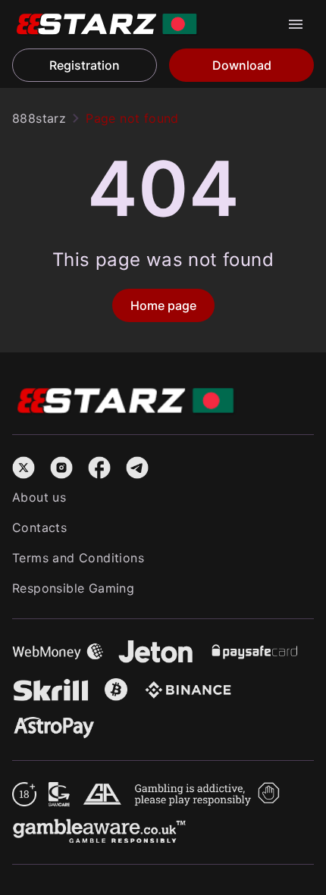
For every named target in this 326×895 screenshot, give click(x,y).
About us (39, 497)
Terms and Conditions (78, 557)
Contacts (39, 527)
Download (241, 65)
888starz (39, 118)
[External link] (24, 791)
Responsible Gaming (73, 588)
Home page (163, 305)
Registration (84, 65)
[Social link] (23, 465)
